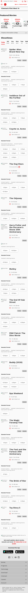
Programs (4, 565)
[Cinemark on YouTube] (15, 557)
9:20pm (5, 122)
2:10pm (5, 218)
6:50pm (23, 322)
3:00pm (23, 149)
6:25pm (23, 501)
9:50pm (5, 413)
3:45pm (14, 322)
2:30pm (14, 289)
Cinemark (4, 576)
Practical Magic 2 (17, 26)
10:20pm (13, 386)
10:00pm (14, 250)
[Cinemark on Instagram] (19, 557)
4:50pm (14, 118)
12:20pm (5, 149)
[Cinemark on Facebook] (9, 557)
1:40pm (14, 149)
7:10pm (23, 85)
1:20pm (5, 187)
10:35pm (14, 122)
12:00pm (5, 262)
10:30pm (13, 71)
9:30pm (5, 326)
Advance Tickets (7, 20)
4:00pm (14, 442)
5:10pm (23, 382)
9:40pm (14, 157)
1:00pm (5, 442)
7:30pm (5, 293)
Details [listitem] (24, 60)
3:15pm (14, 355)
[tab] (3, 42)
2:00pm (5, 118)
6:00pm (14, 218)
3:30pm (14, 501)
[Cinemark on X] (12, 557)
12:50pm (5, 355)
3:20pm (5, 250)
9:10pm (5, 474)
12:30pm (5, 85)
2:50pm (14, 528)
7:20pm (23, 187)
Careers (3, 579)
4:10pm (14, 187)
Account (3, 583)
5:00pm (23, 289)
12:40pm (5, 501)
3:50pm (14, 85)
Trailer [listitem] (19, 60)
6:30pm (23, 355)
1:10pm (5, 322)
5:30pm (5, 71)
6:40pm (14, 262)
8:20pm (5, 157)
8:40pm (23, 218)
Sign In (16, 4)
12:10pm (5, 528)
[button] (9, 1)
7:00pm (23, 153)
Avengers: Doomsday (4, 26)
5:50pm (23, 442)
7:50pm (23, 118)
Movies (3, 562)
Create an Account (23, 4)
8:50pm (5, 89)
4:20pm (5, 153)
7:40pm (5, 386)
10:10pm (14, 293)
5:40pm (14, 153)
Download (4, 572)
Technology (4, 569)
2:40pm (14, 382)
